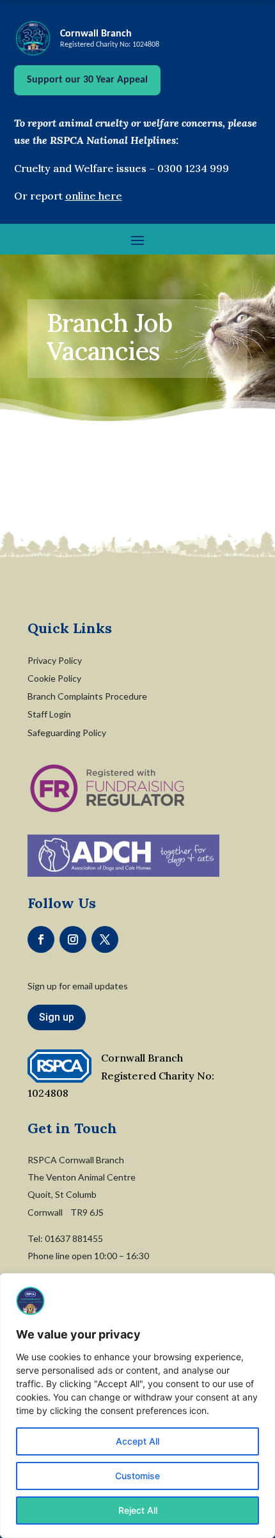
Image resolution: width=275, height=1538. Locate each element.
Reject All (137, 1510)
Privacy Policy (55, 660)
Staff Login (49, 714)
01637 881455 (74, 1238)
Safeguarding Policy (67, 732)
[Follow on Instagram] (72, 939)
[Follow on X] (104, 939)
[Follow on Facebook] (41, 939)
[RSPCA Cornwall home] (33, 38)
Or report (68, 195)
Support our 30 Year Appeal (87, 80)
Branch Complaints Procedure (87, 696)
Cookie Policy (54, 678)
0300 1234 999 (193, 168)
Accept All (137, 1441)
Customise (137, 1475)
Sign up (56, 1017)
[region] (137, 1405)
